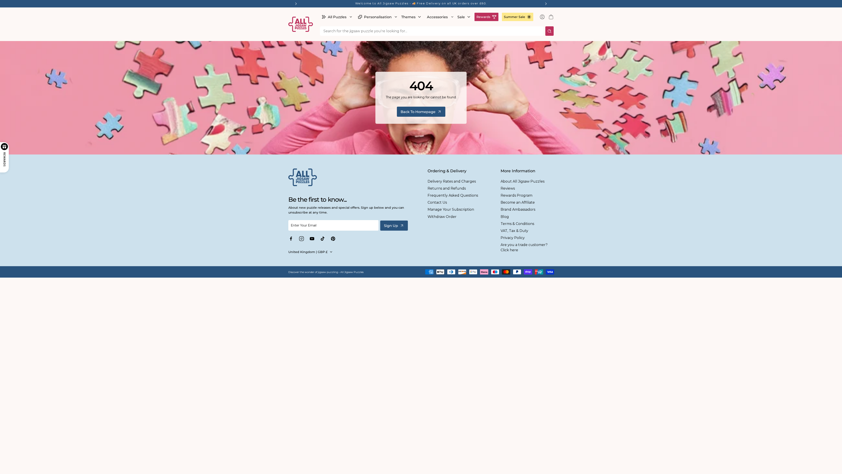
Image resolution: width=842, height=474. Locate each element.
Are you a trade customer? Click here (524, 247)
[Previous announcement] (296, 4)
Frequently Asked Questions (453, 195)
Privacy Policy (513, 238)
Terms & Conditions (517, 224)
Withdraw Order (442, 217)
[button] (336, 17)
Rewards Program (516, 195)
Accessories (437, 17)
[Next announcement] (546, 4)
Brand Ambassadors (518, 209)
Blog (505, 217)
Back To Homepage (418, 112)
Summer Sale (514, 17)
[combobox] (432, 31)
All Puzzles (337, 17)
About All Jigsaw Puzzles (522, 181)
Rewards (483, 17)
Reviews (508, 188)
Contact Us (437, 202)
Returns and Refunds (447, 188)
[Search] (549, 31)
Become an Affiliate (518, 202)
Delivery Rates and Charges (452, 181)
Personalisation (378, 17)
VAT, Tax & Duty (514, 231)
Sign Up (391, 226)
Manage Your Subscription (451, 209)
